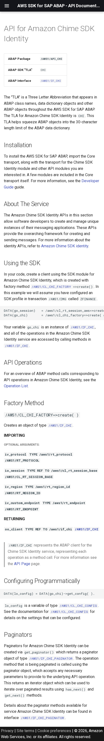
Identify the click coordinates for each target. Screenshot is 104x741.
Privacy (7, 730)
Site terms (25, 730)
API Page (22, 563)
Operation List (16, 386)
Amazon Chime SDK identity (64, 246)
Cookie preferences (54, 730)
